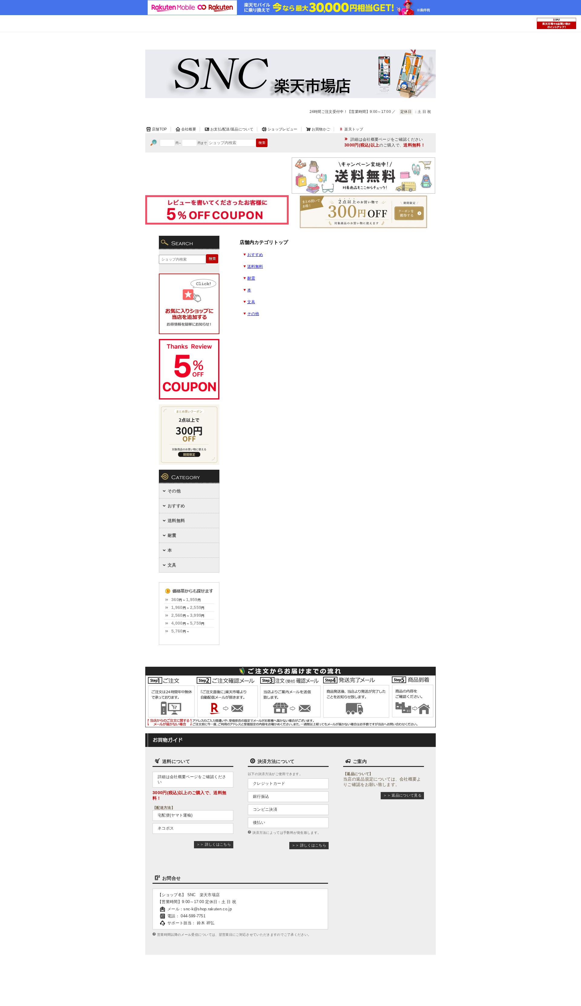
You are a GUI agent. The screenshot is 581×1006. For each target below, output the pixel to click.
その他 (253, 314)
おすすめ (255, 255)
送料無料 (255, 267)
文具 (251, 302)
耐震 (251, 278)
